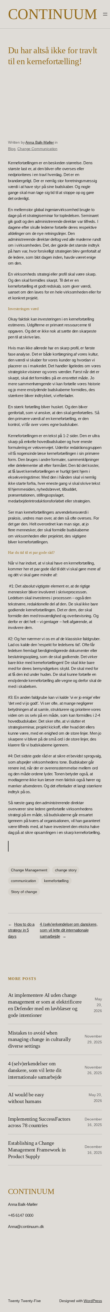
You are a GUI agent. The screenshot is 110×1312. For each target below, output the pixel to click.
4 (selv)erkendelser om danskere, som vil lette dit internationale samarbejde (68, 930)
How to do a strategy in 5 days (21, 930)
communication (23, 881)
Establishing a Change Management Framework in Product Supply (37, 1149)
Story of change (24, 892)
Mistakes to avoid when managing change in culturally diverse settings (39, 1039)
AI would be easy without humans (26, 1098)
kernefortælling (56, 881)
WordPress (93, 1301)
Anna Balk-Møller (39, 142)
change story (65, 870)
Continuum (52, 14)
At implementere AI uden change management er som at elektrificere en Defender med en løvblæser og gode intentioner (44, 1005)
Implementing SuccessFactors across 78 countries (39, 1122)
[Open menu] (105, 14)
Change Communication (37, 149)
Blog (11, 149)
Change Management (29, 870)
